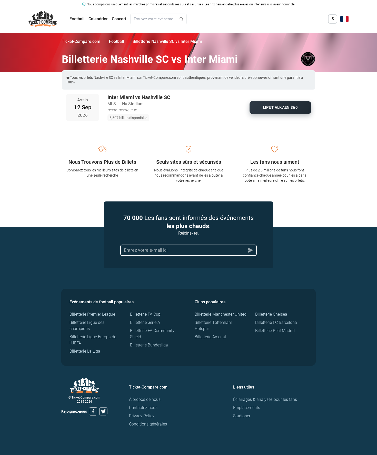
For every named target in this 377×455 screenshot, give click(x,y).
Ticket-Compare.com (81, 41)
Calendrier (98, 18)
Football (77, 18)
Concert (119, 18)
